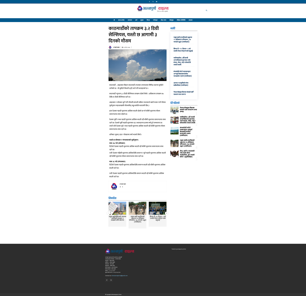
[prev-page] (108, 213)
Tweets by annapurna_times (178, 249)
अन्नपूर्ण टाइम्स (116, 47)
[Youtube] (156, 1)
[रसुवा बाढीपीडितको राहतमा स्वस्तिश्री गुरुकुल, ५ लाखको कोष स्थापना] (117, 208)
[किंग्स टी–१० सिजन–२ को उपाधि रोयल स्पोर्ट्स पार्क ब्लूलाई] (158, 208)
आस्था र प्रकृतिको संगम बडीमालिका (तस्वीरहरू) (181, 84)
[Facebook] (149, 1)
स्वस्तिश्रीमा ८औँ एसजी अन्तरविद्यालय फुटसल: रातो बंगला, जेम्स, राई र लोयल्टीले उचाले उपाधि (182, 61)
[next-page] (166, 213)
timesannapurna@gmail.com (120, 275)
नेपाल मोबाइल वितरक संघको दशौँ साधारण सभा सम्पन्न (183, 93)
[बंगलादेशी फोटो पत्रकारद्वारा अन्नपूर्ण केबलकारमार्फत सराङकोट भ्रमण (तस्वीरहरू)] (174, 130)
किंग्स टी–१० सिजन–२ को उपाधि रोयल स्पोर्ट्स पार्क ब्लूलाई (158, 218)
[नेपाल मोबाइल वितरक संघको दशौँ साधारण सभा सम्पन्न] (174, 110)
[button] (206, 10)
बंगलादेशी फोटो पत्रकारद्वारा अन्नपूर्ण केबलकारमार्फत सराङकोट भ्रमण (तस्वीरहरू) (183, 73)
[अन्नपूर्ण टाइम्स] (111, 47)
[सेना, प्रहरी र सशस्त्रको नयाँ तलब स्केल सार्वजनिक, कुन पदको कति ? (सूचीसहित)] (174, 154)
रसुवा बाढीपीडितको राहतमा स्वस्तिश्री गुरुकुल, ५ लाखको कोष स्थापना (117, 218)
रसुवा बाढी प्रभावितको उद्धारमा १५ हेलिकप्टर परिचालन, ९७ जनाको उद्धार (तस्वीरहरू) (137, 219)
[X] (153, 1)
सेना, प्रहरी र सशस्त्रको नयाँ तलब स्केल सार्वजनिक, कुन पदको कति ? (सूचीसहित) (187, 154)
